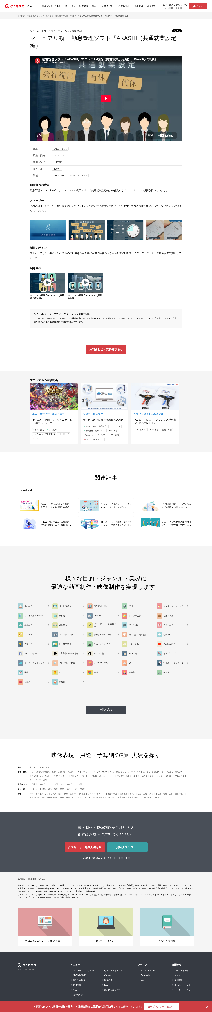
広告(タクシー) (122, 772)
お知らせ (178, 975)
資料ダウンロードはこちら (162, 1006)
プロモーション (156, 776)
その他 (157, 797)
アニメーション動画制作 (84, 970)
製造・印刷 (167, 430)
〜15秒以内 (34, 789)
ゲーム (38, 438)
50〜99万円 (64, 434)
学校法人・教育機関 (116, 797)
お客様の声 (106, 6)
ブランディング (88, 772)
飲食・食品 (112, 794)
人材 (151, 794)
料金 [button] (94, 6)
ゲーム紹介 (39, 430)
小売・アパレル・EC (94, 439)
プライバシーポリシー (184, 990)
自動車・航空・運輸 (55, 797)
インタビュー (35, 780)
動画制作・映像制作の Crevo (30, 16)
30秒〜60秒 (59, 789)
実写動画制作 (79, 980)
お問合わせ (198, 6)
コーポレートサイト (183, 985)
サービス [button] (69, 6)
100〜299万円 (66, 784)
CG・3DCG (102, 772)
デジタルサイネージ (59, 776)
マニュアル (59, 155)
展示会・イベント (106, 776)
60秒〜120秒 (72, 789)
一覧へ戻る (106, 709)
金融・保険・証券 (37, 797)
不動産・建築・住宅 (164, 794)
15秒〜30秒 (47, 789)
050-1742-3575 (93, 857)
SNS (112, 772)
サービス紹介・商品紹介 (96, 426)
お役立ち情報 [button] (122, 6)
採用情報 (151, 6)
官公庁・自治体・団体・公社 (140, 797)
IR (78, 772)
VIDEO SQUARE (148, 970)
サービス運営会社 (182, 970)
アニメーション (61, 149)
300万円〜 (79, 784)
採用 (45, 780)
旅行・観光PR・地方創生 (74, 794)
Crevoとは (32, 6)
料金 (75, 990)
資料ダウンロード (127, 847)
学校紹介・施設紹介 (151, 772)
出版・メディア (99, 797)
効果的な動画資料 (112, 990)
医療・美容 (142, 794)
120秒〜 (57, 169)
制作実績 (83, 6)
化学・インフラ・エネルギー (78, 797)
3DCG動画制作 (80, 975)
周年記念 (71, 772)
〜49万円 (58, 162)
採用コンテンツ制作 (51, 6)
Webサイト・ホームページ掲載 (84, 776)
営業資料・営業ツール (95, 431)
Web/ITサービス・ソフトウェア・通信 (71, 175)
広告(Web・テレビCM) (45, 434)
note (142, 980)
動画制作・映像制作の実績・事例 (60, 16)
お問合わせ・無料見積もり (106, 349)
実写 (31, 767)
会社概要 (139, 6)
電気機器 (123, 794)
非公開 (32, 784)
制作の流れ (109, 980)
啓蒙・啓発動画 (58, 772)
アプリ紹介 (135, 772)
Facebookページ (148, 975)
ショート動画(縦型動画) (40, 772)
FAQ (106, 985)
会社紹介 (169, 776)
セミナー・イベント (113, 970)
